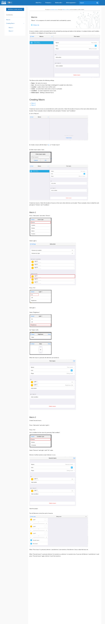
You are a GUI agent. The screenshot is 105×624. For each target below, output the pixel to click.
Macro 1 (33, 103)
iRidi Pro (38, 2)
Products (48, 2)
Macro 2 (33, 105)
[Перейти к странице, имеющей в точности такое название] (97, 2)
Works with (58, 2)
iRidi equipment (70, 2)
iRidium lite (36, 25)
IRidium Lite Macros (66, 9)
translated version (54, 9)
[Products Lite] (32, 25)
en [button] (11, 2)
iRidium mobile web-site (15, 9)
